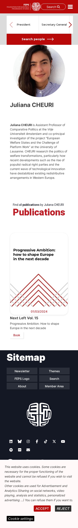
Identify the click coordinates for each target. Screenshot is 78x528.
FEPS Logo (22, 378)
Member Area (54, 386)
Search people (33, 39)
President (23, 24)
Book (16, 335)
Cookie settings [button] (20, 518)
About (22, 386)
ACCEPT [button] (42, 508)
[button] (70, 24)
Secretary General (54, 24)
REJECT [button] (63, 508)
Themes (54, 371)
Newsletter (22, 371)
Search (52, 7)
